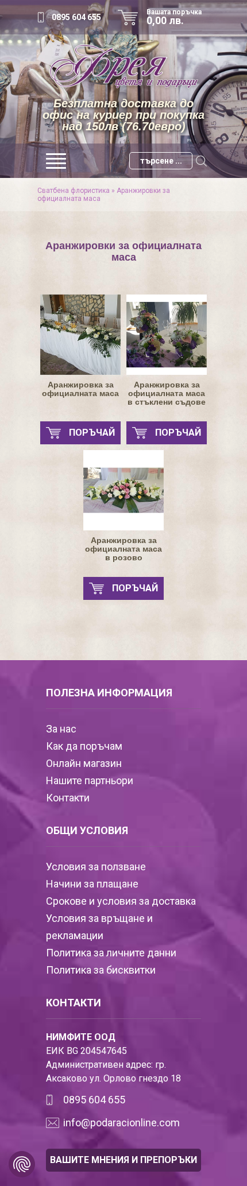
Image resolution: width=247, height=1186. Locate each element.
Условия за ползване (96, 867)
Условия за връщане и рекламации (99, 926)
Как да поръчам (84, 746)
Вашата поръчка (174, 17)
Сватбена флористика (73, 191)
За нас (61, 729)
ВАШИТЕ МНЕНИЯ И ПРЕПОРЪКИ (123, 1159)
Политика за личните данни (111, 953)
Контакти (68, 798)
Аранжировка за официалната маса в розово (123, 549)
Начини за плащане (92, 884)
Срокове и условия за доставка (121, 901)
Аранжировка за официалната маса (80, 389)
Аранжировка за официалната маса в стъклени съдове (167, 393)
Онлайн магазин (84, 763)
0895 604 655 (76, 17)
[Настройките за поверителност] (22, 1164)
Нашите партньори (89, 780)
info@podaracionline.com (121, 1123)
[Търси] (201, 160)
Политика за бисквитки (101, 970)
